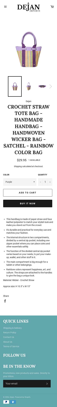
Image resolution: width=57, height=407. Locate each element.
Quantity (42, 175)
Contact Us (8, 337)
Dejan (12, 397)
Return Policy (9, 332)
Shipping (18, 166)
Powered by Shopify (22, 397)
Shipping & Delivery (12, 328)
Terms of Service (11, 346)
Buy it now (28, 203)
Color (6, 175)
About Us (7, 342)
